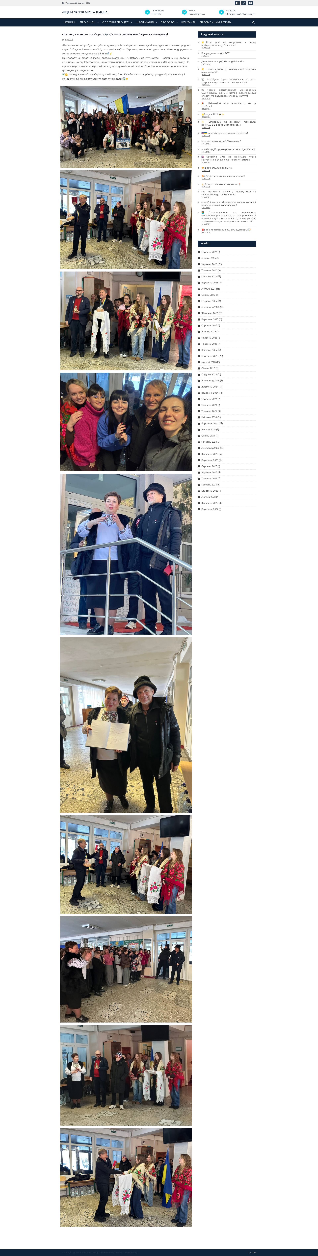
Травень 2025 (209, 344)
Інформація (145, 22)
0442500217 (156, 14)
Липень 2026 (208, 258)
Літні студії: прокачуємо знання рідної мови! (228, 149)
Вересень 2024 (209, 393)
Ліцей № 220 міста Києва (85, 12)
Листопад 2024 (210, 381)
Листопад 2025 (210, 307)
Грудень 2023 (209, 442)
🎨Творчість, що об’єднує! (216, 168)
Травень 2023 (209, 479)
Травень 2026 (209, 270)
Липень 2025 (208, 332)
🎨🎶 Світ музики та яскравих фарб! (223, 176)
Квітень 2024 (209, 417)
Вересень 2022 (209, 509)
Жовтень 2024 (209, 387)
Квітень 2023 (209, 485)
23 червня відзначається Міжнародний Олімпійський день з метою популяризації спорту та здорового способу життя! (228, 93)
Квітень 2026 (209, 276)
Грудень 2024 (209, 374)
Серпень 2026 (209, 252)
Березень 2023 (209, 491)
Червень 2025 (209, 338)
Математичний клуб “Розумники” (221, 141)
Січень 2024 (208, 436)
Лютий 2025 (208, 362)
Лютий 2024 (208, 430)
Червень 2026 (209, 264)
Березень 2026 (209, 283)
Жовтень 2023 (209, 454)
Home (253, 1252)
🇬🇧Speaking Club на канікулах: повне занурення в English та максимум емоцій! (228, 158)
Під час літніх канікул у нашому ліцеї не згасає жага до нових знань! (228, 193)
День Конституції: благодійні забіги (223, 61)
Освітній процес (115, 22)
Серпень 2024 (209, 399)
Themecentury (130, 1252)
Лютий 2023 (208, 497)
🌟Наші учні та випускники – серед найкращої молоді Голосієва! (228, 43)
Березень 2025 (209, 356)
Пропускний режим (216, 22)
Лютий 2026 (208, 289)
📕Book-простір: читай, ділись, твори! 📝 (226, 230)
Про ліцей (88, 22)
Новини (70, 22)
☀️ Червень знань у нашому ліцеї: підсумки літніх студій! (228, 70)
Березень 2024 (209, 423)
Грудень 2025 (209, 301)
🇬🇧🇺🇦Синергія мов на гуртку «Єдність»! (224, 133)
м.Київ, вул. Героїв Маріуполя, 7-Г (240, 14)
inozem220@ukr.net (196, 14)
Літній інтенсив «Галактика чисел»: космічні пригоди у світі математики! (228, 203)
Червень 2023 (209, 472)
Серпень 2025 (209, 325)
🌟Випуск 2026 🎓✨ (212, 114)
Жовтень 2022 (209, 503)
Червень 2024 (209, 405)
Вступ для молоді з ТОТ (215, 53)
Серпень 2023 (209, 466)
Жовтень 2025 (209, 313)
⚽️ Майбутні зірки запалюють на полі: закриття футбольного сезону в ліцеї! (228, 81)
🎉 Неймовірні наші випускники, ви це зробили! (228, 105)
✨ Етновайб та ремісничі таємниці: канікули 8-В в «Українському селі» (228, 123)
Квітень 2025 (209, 350)
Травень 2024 (209, 411)
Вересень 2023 (209, 460)
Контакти (188, 22)
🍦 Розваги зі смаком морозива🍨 (221, 184)
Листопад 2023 (210, 448)
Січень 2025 (208, 368)
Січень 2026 (208, 295)
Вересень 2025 (209, 319)
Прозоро (168, 22)
